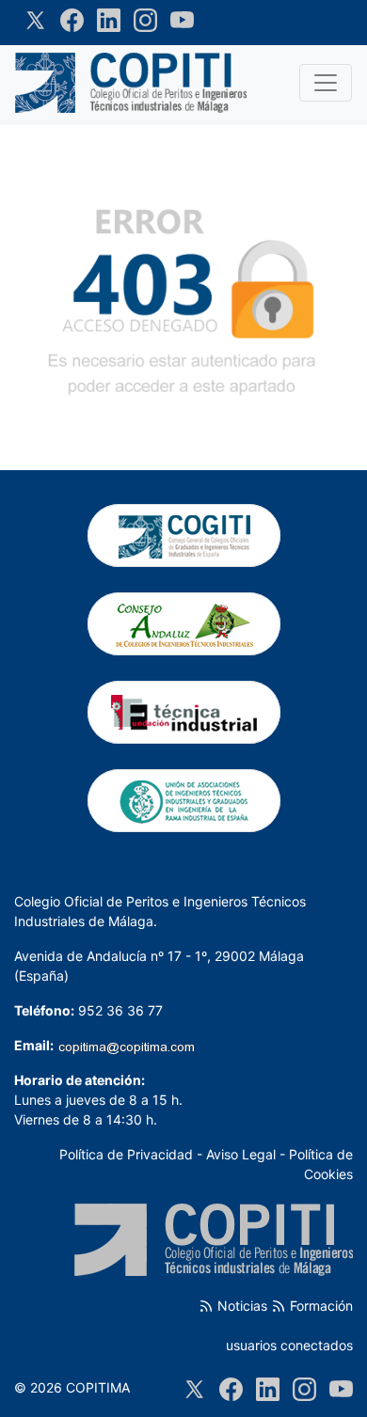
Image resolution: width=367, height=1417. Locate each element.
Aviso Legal (241, 1154)
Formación (319, 1306)
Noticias (240, 1306)
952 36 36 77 (120, 1010)
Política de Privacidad (126, 1154)
